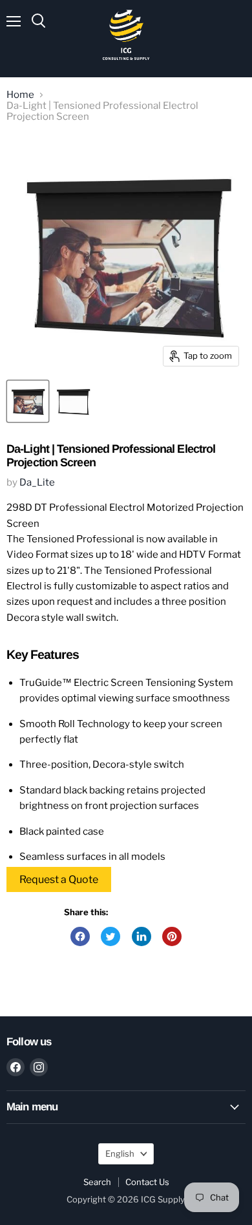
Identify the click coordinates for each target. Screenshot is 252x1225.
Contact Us (147, 1182)
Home (20, 95)
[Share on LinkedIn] (141, 936)
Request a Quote (58, 879)
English (119, 1153)
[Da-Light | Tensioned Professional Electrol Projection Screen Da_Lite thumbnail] (27, 401)
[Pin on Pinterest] (172, 936)
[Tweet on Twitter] (110, 936)
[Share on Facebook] (80, 936)
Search (97, 1182)
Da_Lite (37, 482)
